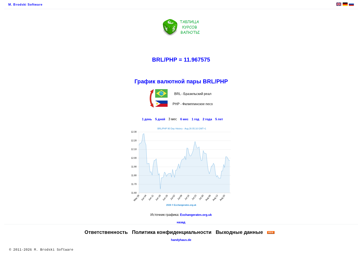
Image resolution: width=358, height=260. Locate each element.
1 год (195, 119)
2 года (207, 119)
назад (181, 222)
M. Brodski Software (25, 4)
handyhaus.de (181, 240)
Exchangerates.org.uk (196, 214)
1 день (147, 119)
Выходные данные (239, 232)
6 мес (184, 119)
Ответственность (106, 232)
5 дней (160, 119)
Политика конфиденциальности (172, 232)
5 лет (219, 119)
